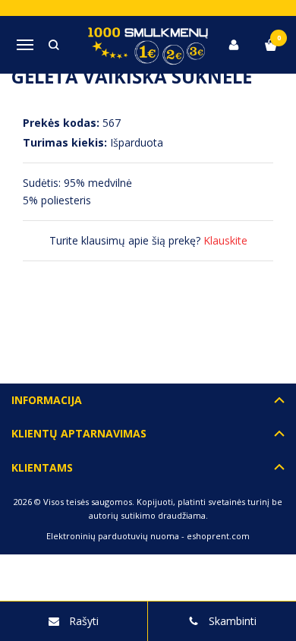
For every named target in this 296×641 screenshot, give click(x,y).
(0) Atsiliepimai (74, 310)
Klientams (42, 467)
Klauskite (225, 240)
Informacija (46, 400)
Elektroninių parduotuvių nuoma (112, 536)
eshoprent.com (218, 536)
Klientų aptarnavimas (78, 433)
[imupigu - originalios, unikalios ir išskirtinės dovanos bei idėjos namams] (148, 44)
